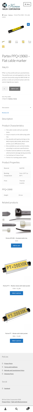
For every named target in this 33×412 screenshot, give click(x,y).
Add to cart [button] (16, 245)
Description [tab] (5, 107)
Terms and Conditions (11, 367)
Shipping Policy (9, 374)
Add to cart (14, 89)
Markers (10, 15)
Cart (25, 407)
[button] (28, 24)
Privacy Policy (8, 363)
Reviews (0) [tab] (5, 113)
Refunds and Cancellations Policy (14, 370)
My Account (5, 409)
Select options (16, 293)
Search (16, 409)
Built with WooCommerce (19, 402)
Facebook (7, 388)
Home (5, 15)
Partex (15, 99)
